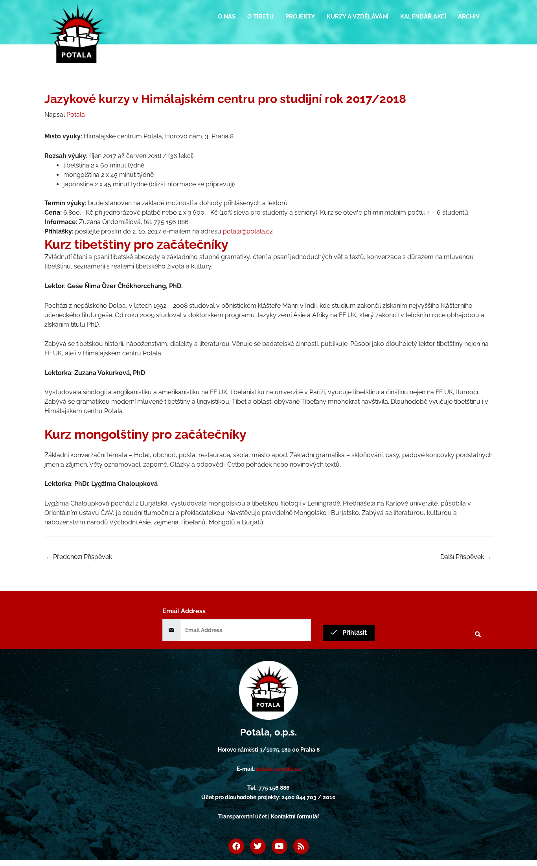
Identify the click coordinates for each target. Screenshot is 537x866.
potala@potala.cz (248, 231)
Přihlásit (354, 632)
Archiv (469, 16)
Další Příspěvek (466, 557)
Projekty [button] (300, 16)
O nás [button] (226, 16)
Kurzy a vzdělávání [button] (357, 16)
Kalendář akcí (423, 16)
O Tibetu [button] (260, 16)
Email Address (184, 611)
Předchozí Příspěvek (78, 557)
